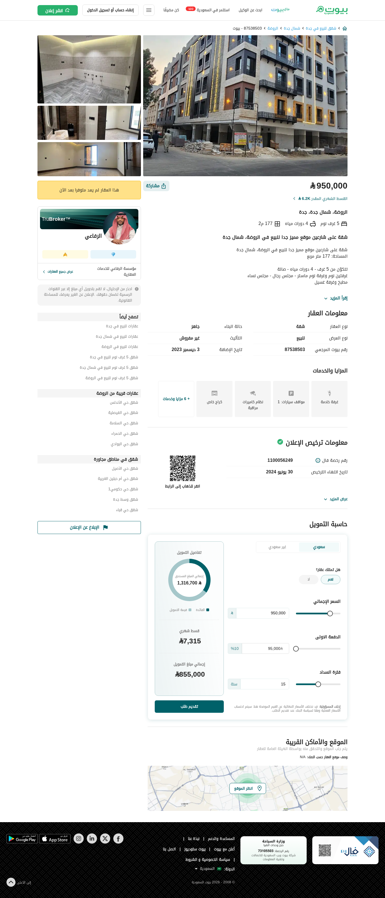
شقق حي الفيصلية (123, 413)
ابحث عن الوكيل (250, 10)
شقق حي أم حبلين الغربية (118, 479)
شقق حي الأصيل (125, 469)
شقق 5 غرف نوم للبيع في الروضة (111, 379)
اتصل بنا (169, 849)
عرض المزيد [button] (339, 499)
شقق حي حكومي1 (123, 490)
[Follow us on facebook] (118, 842)
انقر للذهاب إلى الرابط (182, 486)
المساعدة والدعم (221, 838)
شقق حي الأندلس (124, 403)
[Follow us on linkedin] (92, 842)
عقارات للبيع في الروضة (119, 347)
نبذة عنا (194, 838)
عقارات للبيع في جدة (122, 327)
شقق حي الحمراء (124, 434)
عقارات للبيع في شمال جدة (117, 337)
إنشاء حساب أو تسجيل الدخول (110, 10)
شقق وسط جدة (125, 500)
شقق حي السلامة (124, 424)
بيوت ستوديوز (195, 849)
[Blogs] (280, 10)
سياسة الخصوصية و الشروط (207, 859)
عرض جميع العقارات (60, 271)
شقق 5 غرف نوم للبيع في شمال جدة (109, 368)
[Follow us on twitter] (105, 842)
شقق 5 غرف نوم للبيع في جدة (114, 358)
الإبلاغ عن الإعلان (84, 527)
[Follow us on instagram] (78, 842)
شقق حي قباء (127, 511)
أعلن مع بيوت (224, 849)
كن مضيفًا (171, 10)
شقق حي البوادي (124, 445)
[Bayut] (331, 10)
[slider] (330, 613)
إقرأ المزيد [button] (339, 298)
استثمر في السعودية (209, 10)
